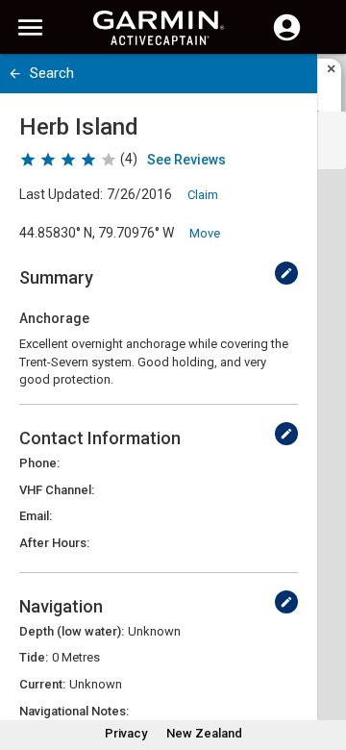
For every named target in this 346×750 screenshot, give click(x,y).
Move (204, 233)
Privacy (126, 733)
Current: (42, 684)
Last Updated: (61, 194)
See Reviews (186, 159)
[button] (322, 662)
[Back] (15, 73)
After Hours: (54, 543)
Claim (202, 195)
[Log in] (287, 38)
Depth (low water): (71, 631)
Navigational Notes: (74, 711)
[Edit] (286, 273)
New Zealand (204, 733)
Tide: (33, 657)
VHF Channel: (56, 490)
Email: (35, 516)
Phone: (39, 463)
